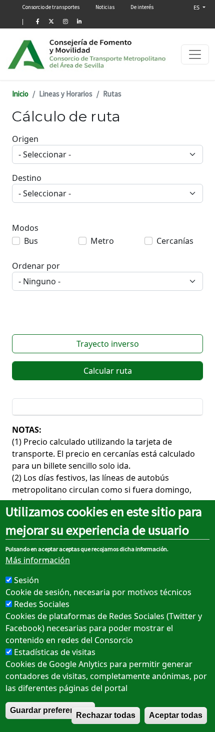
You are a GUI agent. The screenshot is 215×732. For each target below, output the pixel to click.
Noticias (105, 6)
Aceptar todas (175, 715)
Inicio (20, 93)
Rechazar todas (106, 715)
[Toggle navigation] (195, 54)
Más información (38, 560)
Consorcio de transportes (51, 6)
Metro (102, 240)
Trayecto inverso (107, 343)
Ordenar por (36, 265)
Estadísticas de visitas (55, 652)
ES (197, 7)
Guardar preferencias (50, 710)
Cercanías (175, 240)
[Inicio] (87, 54)
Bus (31, 240)
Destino (27, 177)
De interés (142, 6)
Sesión (26, 580)
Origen (25, 138)
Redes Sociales (42, 604)
